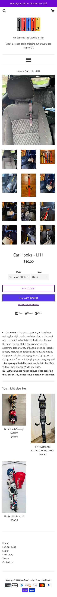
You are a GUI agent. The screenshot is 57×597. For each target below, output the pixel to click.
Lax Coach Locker (28, 579)
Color (40, 271)
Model (18, 271)
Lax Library (7, 554)
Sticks (5, 551)
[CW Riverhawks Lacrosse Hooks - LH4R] (43, 418)
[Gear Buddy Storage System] (14, 410)
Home (5, 543)
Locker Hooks (9, 547)
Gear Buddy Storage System (14, 431)
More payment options (28, 304)
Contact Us (7, 562)
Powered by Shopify (43, 579)
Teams (5, 558)
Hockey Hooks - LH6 (14, 516)
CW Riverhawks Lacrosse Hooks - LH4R (42, 448)
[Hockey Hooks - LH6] (14, 487)
